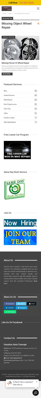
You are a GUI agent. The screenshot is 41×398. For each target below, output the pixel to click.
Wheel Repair (8, 100)
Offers (6, 113)
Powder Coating (9, 118)
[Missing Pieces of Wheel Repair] (20, 48)
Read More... (7, 74)
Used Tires (7, 109)
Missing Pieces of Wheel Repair (15, 63)
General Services (8, 37)
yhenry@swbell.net (16, 358)
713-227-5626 (26, 2)
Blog (5, 91)
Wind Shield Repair (10, 122)
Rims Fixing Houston (10, 104)
